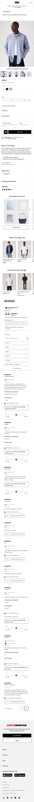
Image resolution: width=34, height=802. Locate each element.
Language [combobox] (8, 360)
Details (19, 7)
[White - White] (3, 89)
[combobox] (17, 364)
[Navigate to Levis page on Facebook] (15, 797)
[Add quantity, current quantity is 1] (30, 116)
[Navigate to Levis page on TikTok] (4, 797)
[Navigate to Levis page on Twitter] (19, 797)
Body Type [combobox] (8, 355)
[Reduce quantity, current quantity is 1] (24, 116)
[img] (17, 725)
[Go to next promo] (29, 6)
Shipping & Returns (12, 138)
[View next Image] (33, 44)
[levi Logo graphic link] (17, 2)
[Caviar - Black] (7, 89)
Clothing (4, 11)
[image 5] (20, 65)
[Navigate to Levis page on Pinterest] (8, 797)
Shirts (9, 11)
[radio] (4, 100)
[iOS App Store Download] (7, 775)
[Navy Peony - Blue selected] (11, 89)
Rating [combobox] (7, 343)
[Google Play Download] (19, 775)
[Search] (28, 2)
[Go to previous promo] (5, 6)
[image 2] (15, 65)
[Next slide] (29, 209)
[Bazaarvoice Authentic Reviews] (12, 308)
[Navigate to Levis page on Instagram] (11, 797)
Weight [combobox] (7, 351)
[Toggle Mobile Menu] (1, 2)
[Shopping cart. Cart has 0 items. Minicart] (31, 2)
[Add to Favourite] (6, 132)
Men (7, 11)
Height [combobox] (7, 347)
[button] (4, 110)
